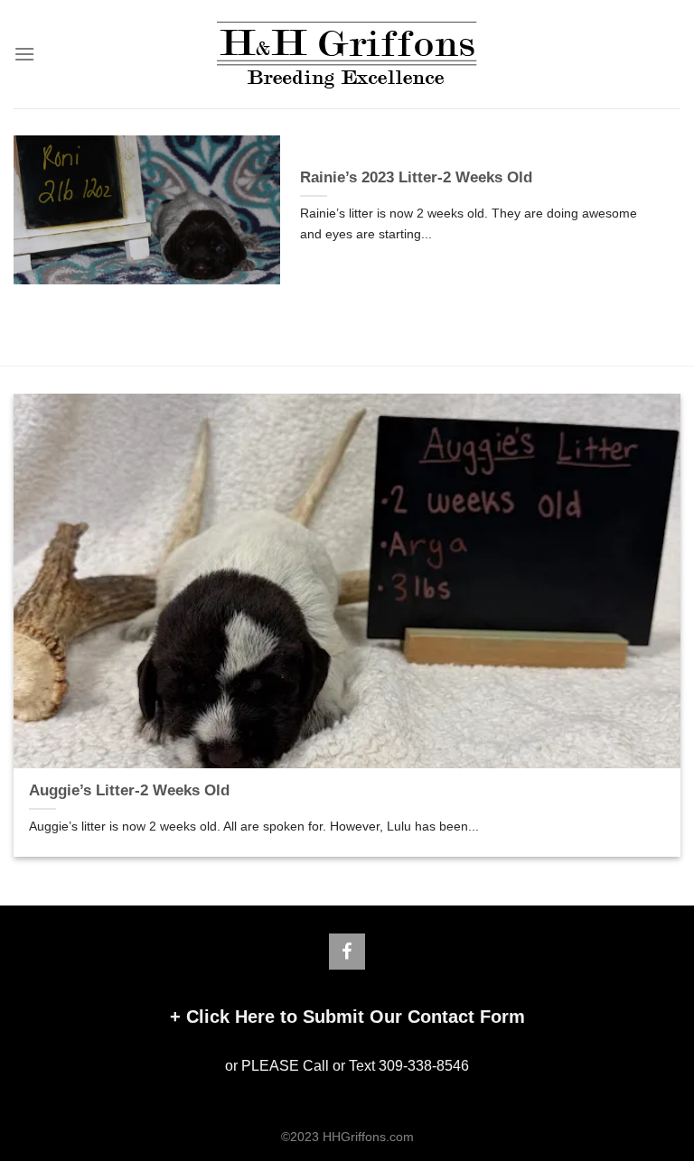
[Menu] (24, 54)
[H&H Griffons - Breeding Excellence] (347, 55)
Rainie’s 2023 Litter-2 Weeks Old (416, 177)
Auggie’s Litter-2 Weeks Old (129, 790)
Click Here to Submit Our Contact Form (355, 1016)
